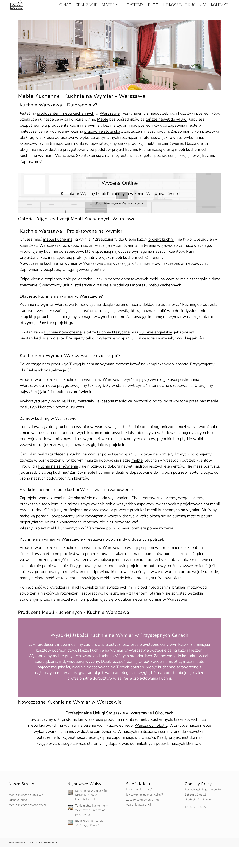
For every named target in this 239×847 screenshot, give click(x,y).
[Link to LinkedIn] (217, 842)
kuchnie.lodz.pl (19, 800)
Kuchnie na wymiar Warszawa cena (119, 203)
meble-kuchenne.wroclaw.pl (27, 805)
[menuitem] (65, 5)
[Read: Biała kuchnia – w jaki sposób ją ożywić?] (70, 822)
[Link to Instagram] (201, 842)
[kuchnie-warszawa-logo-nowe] (17, 5)
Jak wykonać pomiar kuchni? (144, 795)
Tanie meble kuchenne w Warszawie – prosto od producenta (91, 810)
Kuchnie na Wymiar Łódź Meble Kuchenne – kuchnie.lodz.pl (91, 795)
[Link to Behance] (206, 842)
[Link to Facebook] (191, 842)
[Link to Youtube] (212, 842)
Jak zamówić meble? (139, 790)
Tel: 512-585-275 (196, 807)
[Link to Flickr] (227, 842)
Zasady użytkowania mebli (143, 800)
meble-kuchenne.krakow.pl (26, 795)
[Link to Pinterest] (196, 842)
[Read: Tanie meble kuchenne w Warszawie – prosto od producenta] (70, 807)
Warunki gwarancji (138, 805)
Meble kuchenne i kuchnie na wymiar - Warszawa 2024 (33, 842)
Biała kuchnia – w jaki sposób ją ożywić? (89, 823)
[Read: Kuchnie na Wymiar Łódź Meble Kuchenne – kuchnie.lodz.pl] (70, 792)
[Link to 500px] (222, 842)
